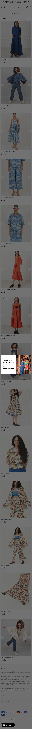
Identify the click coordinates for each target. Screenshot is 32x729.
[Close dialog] (30, 356)
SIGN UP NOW (8, 368)
